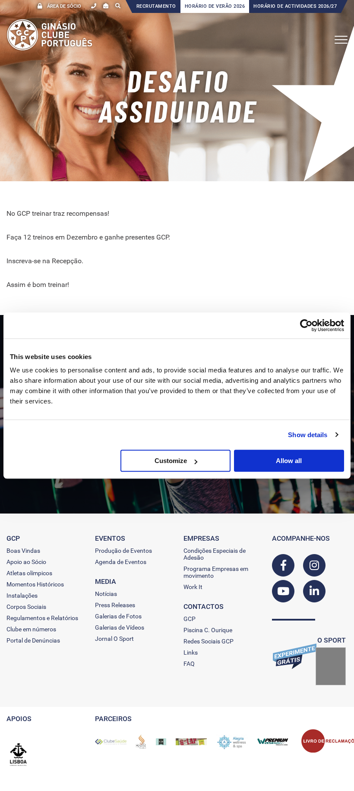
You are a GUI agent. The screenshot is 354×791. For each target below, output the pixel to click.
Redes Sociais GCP (208, 641)
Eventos (110, 538)
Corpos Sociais (26, 606)
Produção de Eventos (123, 550)
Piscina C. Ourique (207, 630)
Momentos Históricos (35, 584)
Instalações (22, 595)
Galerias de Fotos (118, 616)
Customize (171, 460)
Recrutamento (156, 6)
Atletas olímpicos (29, 573)
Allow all (289, 460)
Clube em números (31, 629)
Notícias (106, 593)
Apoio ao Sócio (26, 561)
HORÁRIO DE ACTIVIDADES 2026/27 (295, 6)
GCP (189, 618)
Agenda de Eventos (120, 561)
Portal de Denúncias (33, 640)
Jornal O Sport (114, 638)
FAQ (189, 663)
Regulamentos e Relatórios (42, 618)
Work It (192, 586)
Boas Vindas (23, 550)
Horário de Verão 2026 (215, 6)
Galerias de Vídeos (119, 627)
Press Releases (115, 605)
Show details (307, 434)
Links (190, 652)
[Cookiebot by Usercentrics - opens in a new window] (306, 325)
